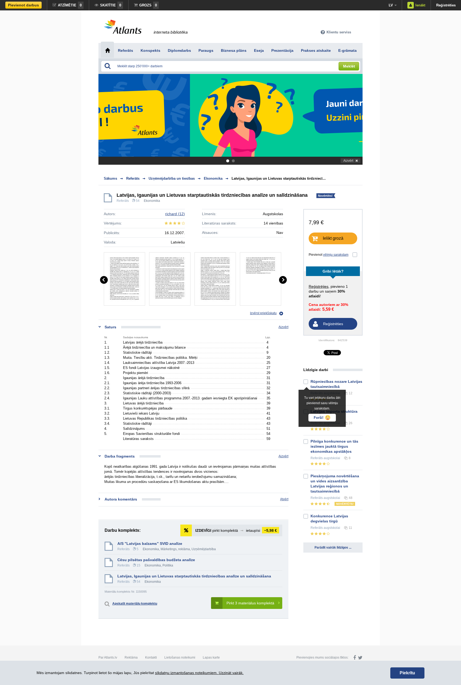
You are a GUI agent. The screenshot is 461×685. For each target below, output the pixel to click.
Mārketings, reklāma (175, 549)
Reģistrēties (446, 5)
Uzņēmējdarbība (204, 549)
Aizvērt (348, 161)
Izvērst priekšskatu (263, 313)
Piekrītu (407, 673)
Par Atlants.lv (107, 657)
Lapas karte (211, 657)
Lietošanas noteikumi (179, 657)
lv (391, 5)
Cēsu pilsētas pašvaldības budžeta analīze (156, 560)
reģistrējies (318, 286)
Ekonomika (152, 201)
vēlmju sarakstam (335, 255)
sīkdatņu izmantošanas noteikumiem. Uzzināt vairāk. (199, 673)
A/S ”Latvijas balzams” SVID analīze (149, 543)
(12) (175, 214)
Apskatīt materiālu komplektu (134, 603)
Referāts (123, 201)
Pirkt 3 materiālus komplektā (250, 603)
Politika (167, 565)
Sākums (110, 178)
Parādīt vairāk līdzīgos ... (333, 547)
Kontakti (151, 657)
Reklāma (131, 657)
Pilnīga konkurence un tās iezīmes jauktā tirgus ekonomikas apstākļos (334, 446)
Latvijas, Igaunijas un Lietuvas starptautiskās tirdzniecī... (279, 178)
